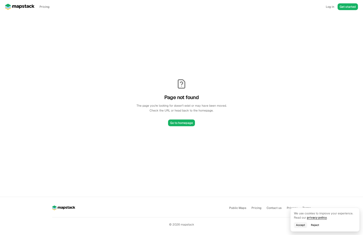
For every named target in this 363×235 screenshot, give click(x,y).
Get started (348, 7)
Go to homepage (181, 123)
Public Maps (237, 208)
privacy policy (317, 217)
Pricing (44, 7)
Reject (315, 225)
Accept (300, 225)
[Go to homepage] (19, 7)
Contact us (274, 208)
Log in (330, 7)
